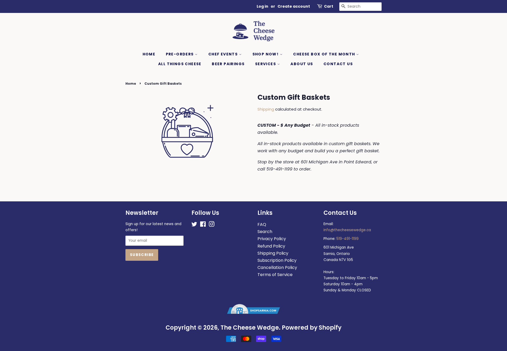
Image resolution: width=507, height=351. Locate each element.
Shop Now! (266, 54)
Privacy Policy (271, 239)
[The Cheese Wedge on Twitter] (194, 225)
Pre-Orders (180, 54)
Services (266, 64)
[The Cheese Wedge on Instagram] (211, 225)
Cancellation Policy (277, 267)
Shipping (265, 109)
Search (264, 232)
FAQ (261, 224)
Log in (262, 6)
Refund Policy (271, 246)
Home (149, 54)
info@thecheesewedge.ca (347, 230)
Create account (294, 6)
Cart (328, 6)
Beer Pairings (228, 64)
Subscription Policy (277, 260)
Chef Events (223, 54)
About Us (301, 64)
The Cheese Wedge (249, 328)
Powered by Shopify (311, 328)
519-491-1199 (347, 238)
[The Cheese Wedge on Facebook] (203, 225)
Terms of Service (275, 275)
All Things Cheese (179, 64)
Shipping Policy (272, 253)
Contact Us (338, 64)
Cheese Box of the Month (324, 54)
